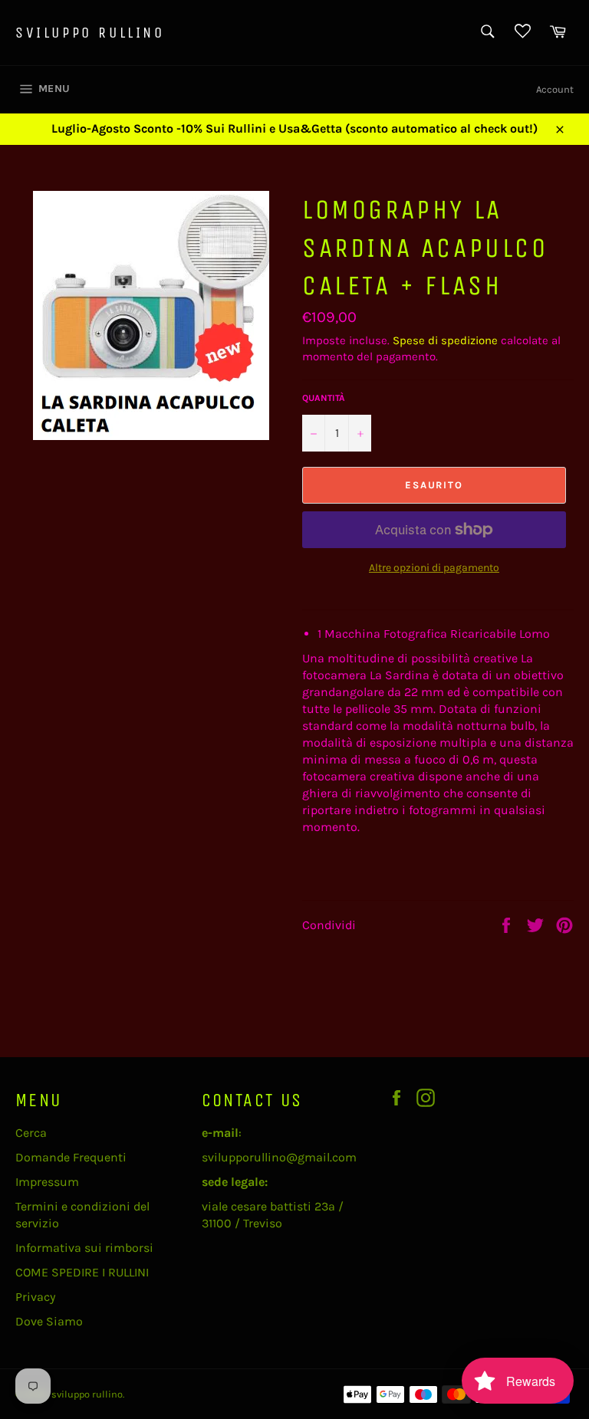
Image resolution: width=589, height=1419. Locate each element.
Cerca (31, 1132)
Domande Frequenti (71, 1157)
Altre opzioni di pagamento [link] (434, 567)
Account (555, 89)
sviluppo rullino (90, 32)
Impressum (47, 1181)
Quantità (323, 398)
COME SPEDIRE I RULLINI (82, 1272)
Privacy (35, 1296)
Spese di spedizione (445, 340)
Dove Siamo (49, 1321)
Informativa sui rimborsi (84, 1247)
